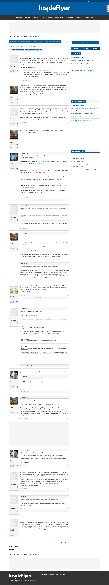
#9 (68, 363)
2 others (36, 297)
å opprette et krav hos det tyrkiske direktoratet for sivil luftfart (42, 333)
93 (17, 71)
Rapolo (11, 96)
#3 (68, 122)
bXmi (27, 46)
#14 (68, 508)
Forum (95, 49)
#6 (68, 228)
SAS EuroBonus (16, 46)
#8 (68, 295)
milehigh (23, 200)
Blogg (76, 49)
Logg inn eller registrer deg (93, 1)
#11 (68, 418)
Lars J (11, 163)
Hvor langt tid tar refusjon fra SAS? (79, 170)
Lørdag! (73, 57)
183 (17, 102)
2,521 (17, 99)
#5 (68, 197)
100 (17, 385)
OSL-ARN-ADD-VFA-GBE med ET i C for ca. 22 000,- (83, 70)
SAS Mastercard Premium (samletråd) (80, 113)
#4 (68, 139)
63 (17, 387)
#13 (68, 488)
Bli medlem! (85, 43)
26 (17, 510)
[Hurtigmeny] (98, 36)
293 (17, 302)
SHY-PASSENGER (39, 328)
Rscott (26, 511)
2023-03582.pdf (31, 380)
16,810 (17, 299)
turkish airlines (38, 49)
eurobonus (21, 49)
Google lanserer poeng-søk (78, 67)
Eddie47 (12, 296)
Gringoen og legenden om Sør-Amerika (80, 155)
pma (11, 381)
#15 (68, 533)
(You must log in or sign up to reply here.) (59, 542)
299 (17, 68)
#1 (68, 80)
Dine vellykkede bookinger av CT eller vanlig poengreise (85, 108)
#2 (68, 98)
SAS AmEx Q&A (75, 105)
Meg (11, 507)
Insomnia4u (23, 297)
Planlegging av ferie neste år (78, 60)
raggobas (12, 529)
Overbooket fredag (76, 64)
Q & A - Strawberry (75, 117)
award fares (15, 49)
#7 (68, 281)
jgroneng (23, 511)
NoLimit (27, 365)
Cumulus (28, 297)
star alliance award (29, 49)
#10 (68, 389)
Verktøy (85, 49)
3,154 (17, 166)
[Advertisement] (85, 86)
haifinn (22, 491)
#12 (68, 465)
